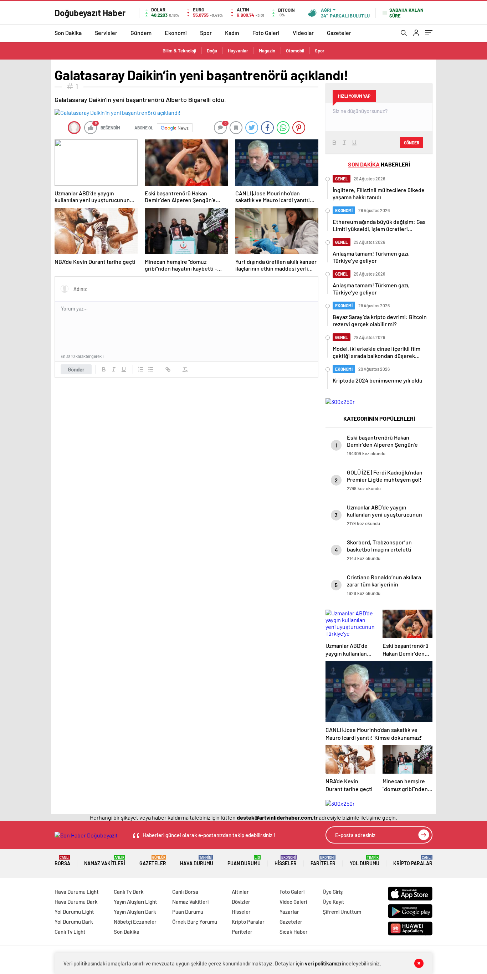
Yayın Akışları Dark (135, 911)
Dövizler (241, 901)
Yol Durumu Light (74, 911)
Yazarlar (289, 911)
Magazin (267, 50)
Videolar (303, 32)
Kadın (232, 32)
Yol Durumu (364, 860)
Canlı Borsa (185, 891)
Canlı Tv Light (70, 931)
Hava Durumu (196, 860)
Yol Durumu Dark (74, 921)
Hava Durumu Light (77, 891)
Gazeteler (339, 32)
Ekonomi (176, 32)
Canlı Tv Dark (129, 891)
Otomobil (295, 50)
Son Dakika (68, 32)
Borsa (62, 860)
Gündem (141, 32)
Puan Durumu (244, 860)
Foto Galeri (266, 32)
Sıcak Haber (294, 931)
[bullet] (151, 369)
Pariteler (323, 860)
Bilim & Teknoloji (179, 50)
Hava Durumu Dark (76, 901)
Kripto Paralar (412, 860)
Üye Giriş (333, 891)
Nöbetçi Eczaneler (135, 921)
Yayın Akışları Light (135, 901)
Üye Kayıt (333, 901)
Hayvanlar (238, 50)
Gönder (76, 369)
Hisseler (286, 860)
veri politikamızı (323, 963)
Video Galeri (293, 901)
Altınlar (240, 891)
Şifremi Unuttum (342, 911)
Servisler (106, 32)
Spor (206, 32)
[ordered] (141, 369)
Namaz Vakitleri (104, 860)
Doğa (212, 50)
